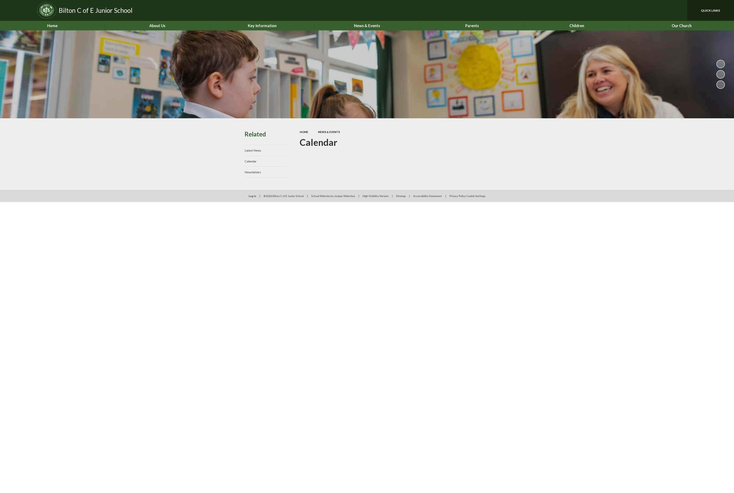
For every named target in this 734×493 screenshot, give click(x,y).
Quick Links (710, 10)
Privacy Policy (457, 196)
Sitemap (401, 196)
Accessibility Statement (427, 196)
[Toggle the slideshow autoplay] (720, 64)
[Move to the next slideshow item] (720, 84)
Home (304, 132)
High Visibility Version (376, 196)
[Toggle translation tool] (667, 10)
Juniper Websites (344, 196)
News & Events (329, 132)
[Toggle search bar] (680, 10)
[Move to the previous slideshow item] (720, 74)
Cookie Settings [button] (476, 196)
